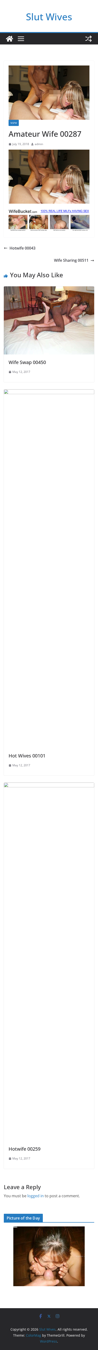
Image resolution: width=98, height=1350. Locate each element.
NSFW (13, 123)
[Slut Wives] (9, 38)
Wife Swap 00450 (27, 362)
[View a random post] (88, 38)
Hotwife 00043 (22, 248)
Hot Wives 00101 (27, 755)
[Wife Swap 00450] (49, 289)
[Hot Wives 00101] (49, 392)
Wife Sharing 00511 (71, 260)
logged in (35, 1195)
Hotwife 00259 (24, 1149)
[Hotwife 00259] (49, 786)
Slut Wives (49, 16)
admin (39, 144)
